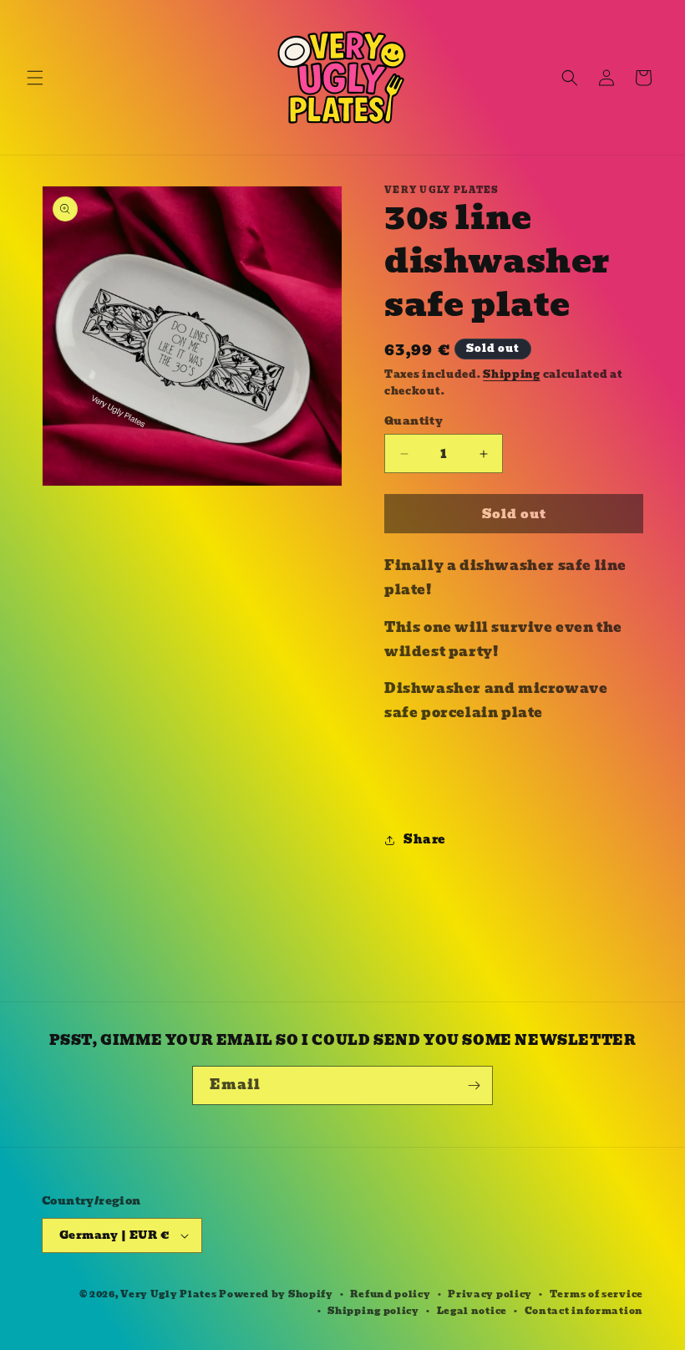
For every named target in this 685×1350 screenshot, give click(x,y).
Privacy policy (490, 1294)
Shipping (511, 374)
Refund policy (390, 1294)
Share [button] (424, 839)
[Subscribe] (473, 1085)
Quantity (413, 421)
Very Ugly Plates (168, 1294)
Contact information (584, 1310)
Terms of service (596, 1294)
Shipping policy (373, 1310)
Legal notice (472, 1310)
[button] (35, 77)
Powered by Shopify (276, 1294)
